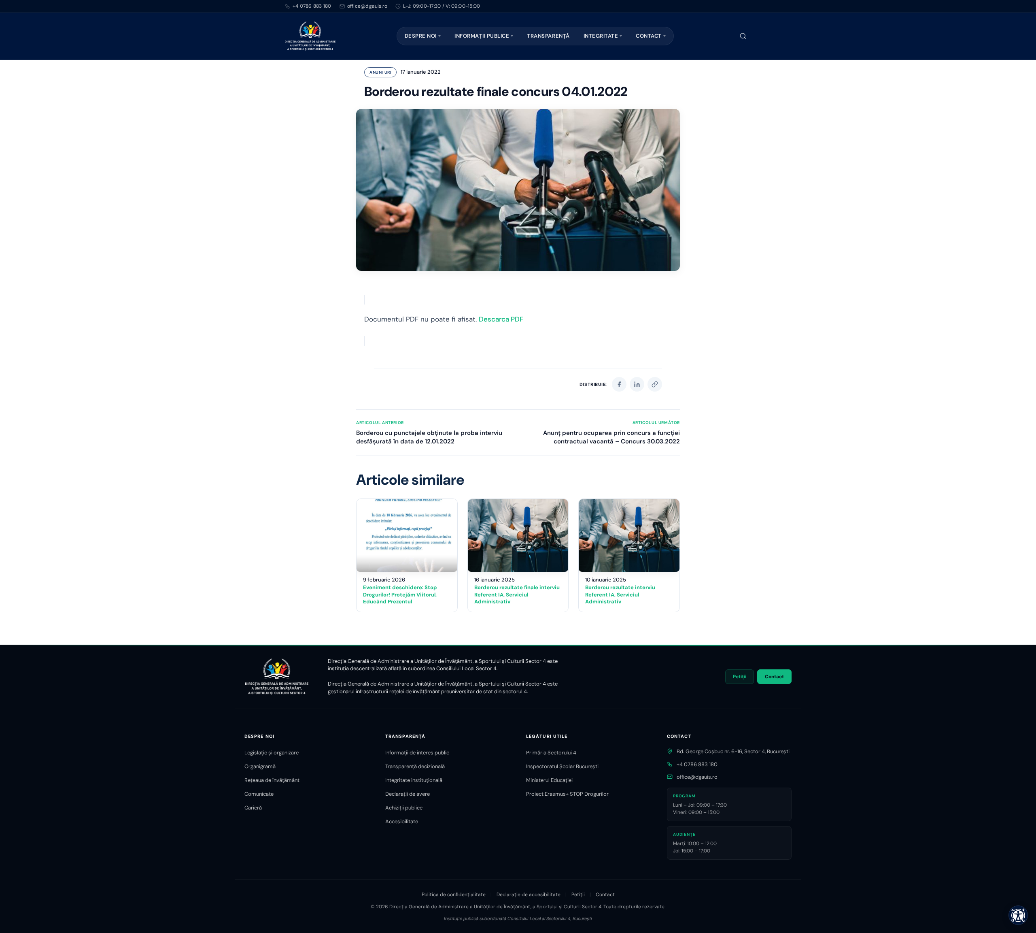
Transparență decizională (415, 766)
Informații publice (481, 35)
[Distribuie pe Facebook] (619, 384)
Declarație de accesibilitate (528, 894)
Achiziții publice (403, 807)
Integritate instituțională (413, 780)
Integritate (601, 35)
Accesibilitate (401, 821)
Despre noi (421, 35)
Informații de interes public (417, 752)
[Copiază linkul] (655, 384)
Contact (649, 35)
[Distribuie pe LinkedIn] (637, 384)
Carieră (253, 807)
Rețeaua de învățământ (271, 780)
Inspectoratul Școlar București (562, 766)
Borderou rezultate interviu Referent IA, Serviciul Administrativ (620, 594)
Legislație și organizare (271, 752)
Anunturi (380, 72)
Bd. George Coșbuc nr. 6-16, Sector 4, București (733, 751)
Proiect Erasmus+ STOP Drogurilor (567, 793)
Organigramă (260, 766)
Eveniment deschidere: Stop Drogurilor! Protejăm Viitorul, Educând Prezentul (400, 594)
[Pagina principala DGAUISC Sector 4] (310, 36)
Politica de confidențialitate (454, 894)
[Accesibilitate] (1018, 915)
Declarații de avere (407, 793)
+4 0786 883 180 (312, 6)
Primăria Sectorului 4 (551, 752)
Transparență (548, 35)
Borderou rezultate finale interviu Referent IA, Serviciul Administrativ (517, 594)
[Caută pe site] (743, 36)
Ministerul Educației (549, 780)
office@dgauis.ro (697, 776)
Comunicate (259, 793)
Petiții (739, 676)
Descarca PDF (501, 319)
